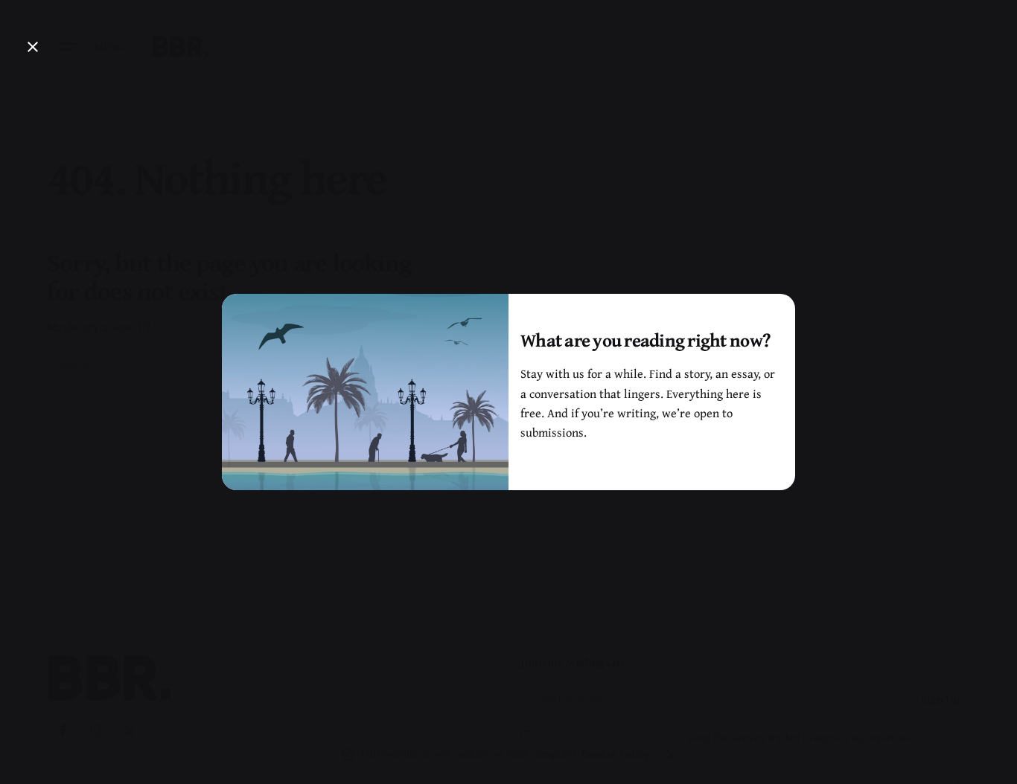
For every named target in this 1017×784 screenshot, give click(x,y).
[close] (33, 47)
